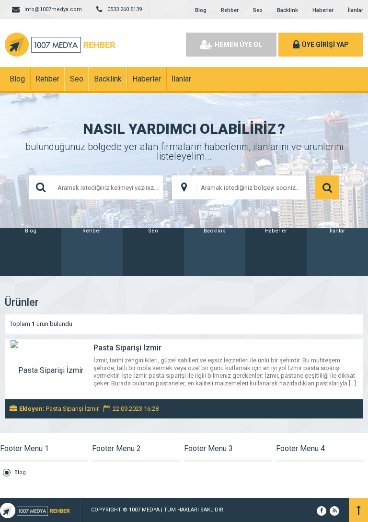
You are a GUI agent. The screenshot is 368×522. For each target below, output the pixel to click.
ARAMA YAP (327, 187)
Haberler (323, 10)
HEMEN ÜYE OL (238, 44)
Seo (258, 10)
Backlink (287, 10)
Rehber (230, 10)
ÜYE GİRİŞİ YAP (325, 44)
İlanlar (355, 10)
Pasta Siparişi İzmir (127, 347)
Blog (201, 10)
